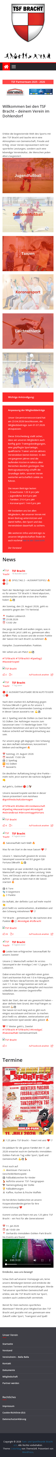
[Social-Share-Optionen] (52, 674)
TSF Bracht (18, 571)
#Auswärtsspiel (10, 661)
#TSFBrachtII (23, 658)
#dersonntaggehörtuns (31, 812)
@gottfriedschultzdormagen (17, 799)
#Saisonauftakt (10, 1032)
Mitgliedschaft (10, 1376)
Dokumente (8, 1370)
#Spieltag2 (36, 658)
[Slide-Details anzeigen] (15, 92)
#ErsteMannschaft (35, 805)
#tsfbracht (35, 921)
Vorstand (7, 1350)
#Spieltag (7, 809)
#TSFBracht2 (23, 1029)
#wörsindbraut (10, 812)
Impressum (8, 1406)
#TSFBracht (8, 658)
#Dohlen (20, 805)
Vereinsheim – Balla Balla (15, 1356)
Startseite (7, 1343)
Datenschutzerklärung (14, 1419)
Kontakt (6, 1363)
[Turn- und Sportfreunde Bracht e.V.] (6, 66)
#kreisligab (23, 921)
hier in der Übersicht (34, 540)
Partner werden (10, 1383)
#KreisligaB (36, 809)
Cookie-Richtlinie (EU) (13, 1412)
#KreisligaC (36, 1029)
